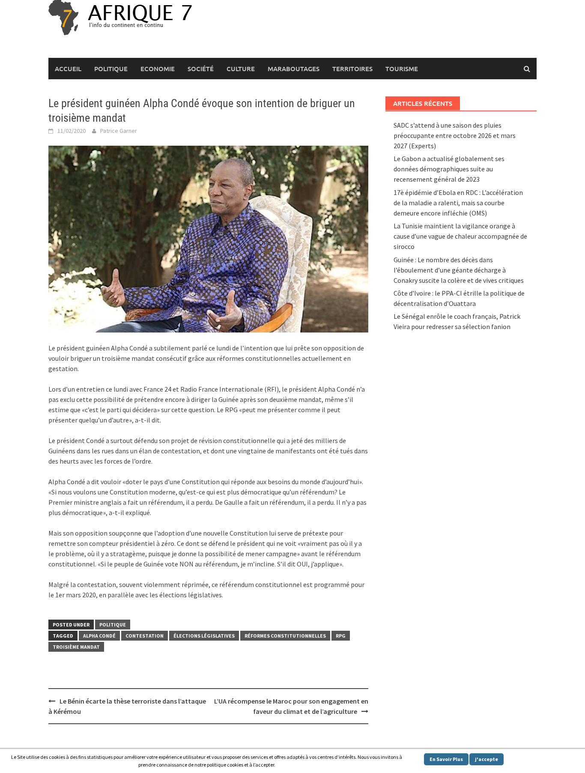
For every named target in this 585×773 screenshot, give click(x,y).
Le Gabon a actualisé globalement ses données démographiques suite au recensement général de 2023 (449, 168)
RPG (341, 635)
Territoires (352, 68)
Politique (111, 68)
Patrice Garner (118, 131)
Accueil (68, 68)
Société (201, 68)
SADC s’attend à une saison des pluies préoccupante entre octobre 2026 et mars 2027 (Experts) (455, 135)
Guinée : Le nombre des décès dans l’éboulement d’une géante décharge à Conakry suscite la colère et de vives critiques (459, 270)
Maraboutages (293, 68)
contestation (144, 635)
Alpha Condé (99, 635)
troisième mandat (76, 647)
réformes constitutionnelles (285, 635)
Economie (157, 68)
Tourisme (401, 68)
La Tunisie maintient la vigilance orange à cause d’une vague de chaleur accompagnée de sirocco (460, 236)
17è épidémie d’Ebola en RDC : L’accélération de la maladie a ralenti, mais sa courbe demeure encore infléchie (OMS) (458, 202)
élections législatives (204, 635)
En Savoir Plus (446, 759)
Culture (241, 68)
